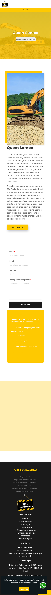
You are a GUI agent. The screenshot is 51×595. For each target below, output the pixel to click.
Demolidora (26, 527)
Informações (26, 538)
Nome (12, 252)
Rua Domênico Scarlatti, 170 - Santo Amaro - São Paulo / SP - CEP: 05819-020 (26, 568)
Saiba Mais (17, 227)
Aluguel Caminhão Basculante (24, 483)
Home (26, 518)
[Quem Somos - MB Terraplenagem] (5, 4)
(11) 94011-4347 (21, 341)
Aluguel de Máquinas (26, 530)
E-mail (12, 261)
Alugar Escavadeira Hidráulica (24, 480)
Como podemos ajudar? (20, 280)
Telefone (13, 270)
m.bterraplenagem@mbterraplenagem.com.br (26, 555)
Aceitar (24, 589)
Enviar (24, 304)
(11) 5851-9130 (21, 335)
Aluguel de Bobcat (24, 485)
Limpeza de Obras (26, 533)
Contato (26, 535)
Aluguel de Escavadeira (24, 491)
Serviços (26, 524)
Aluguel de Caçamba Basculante (24, 488)
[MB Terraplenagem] (25, 502)
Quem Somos (26, 521)
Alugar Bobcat (24, 477)
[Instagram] (24, 9)
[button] (47, 4)
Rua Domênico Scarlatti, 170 (26, 346)
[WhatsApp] (27, 9)
